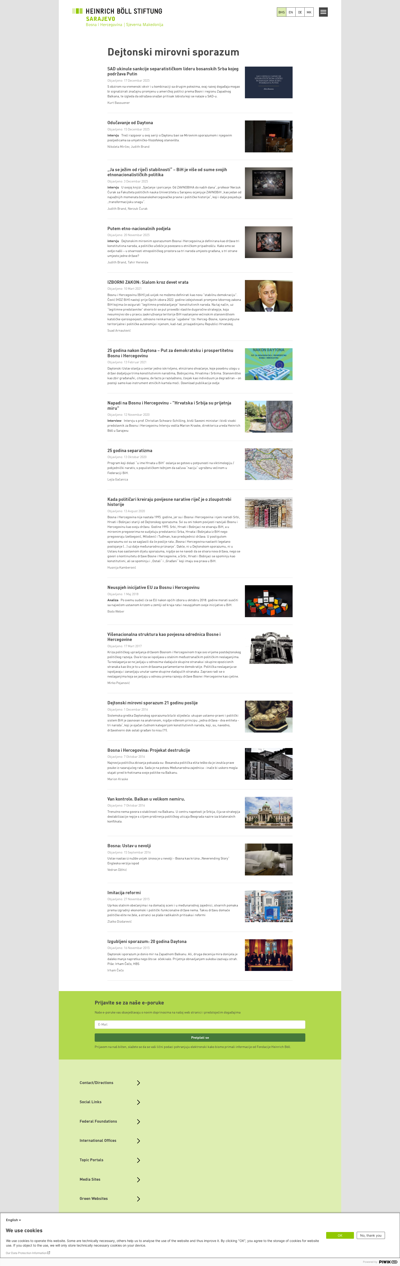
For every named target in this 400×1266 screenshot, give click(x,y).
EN (291, 12)
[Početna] (118, 19)
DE (300, 12)
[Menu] (323, 12)
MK (309, 12)
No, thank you (370, 1235)
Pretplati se (200, 1037)
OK (340, 1235)
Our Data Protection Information (26, 1253)
